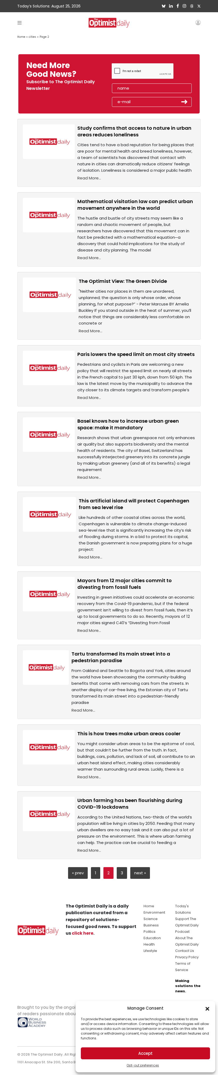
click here (82, 933)
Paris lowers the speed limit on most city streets (136, 354)
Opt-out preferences (143, 1065)
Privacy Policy (187, 957)
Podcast (182, 931)
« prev (78, 873)
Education (152, 937)
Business (151, 925)
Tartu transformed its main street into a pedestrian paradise (121, 657)
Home (21, 37)
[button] (207, 1008)
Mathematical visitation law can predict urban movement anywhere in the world (135, 204)
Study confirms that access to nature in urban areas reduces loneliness (134, 131)
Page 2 (44, 37)
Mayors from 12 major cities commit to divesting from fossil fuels (124, 583)
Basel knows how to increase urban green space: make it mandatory (128, 424)
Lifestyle (150, 950)
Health (149, 944)
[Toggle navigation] (19, 22)
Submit (184, 101)
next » (140, 873)
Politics (150, 931)
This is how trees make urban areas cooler (129, 733)
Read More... (89, 178)
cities (32, 37)
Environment (154, 912)
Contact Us (184, 950)
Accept (145, 1053)
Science (151, 918)
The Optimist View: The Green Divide (123, 281)
